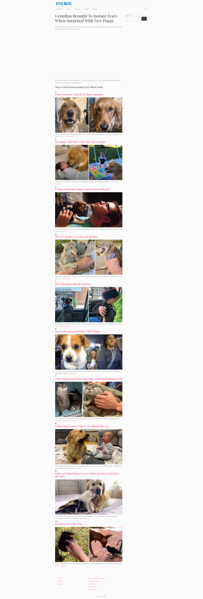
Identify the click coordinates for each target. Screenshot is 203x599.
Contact (60, 584)
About (60, 581)
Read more (70, 136)
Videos (94, 9)
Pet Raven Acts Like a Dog (68, 523)
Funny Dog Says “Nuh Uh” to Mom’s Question (79, 94)
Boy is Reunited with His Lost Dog (73, 284)
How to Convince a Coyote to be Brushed (76, 236)
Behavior (60, 9)
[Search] (144, 19)
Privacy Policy (92, 587)
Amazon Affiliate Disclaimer (96, 578)
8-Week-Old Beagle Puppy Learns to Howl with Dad (82, 189)
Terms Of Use (92, 589)
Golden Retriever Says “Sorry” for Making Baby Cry (82, 426)
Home (60, 578)
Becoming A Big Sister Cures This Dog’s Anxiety (80, 141)
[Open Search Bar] (145, 9)
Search (128, 16)
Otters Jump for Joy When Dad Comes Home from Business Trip (88, 378)
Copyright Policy (93, 581)
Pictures (86, 9)
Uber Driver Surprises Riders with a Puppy (77, 331)
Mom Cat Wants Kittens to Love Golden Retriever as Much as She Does (87, 475)
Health (68, 9)
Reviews (77, 9)
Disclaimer (91, 584)
